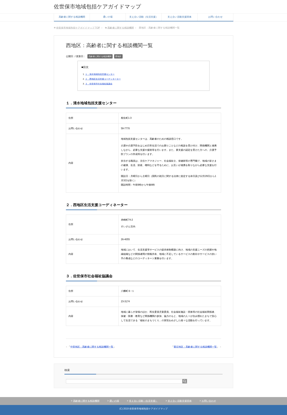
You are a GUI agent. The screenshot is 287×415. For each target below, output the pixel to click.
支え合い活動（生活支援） (143, 17)
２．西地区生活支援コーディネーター (103, 79)
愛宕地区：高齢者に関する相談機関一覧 (195, 346)
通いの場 (108, 17)
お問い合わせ (215, 17)
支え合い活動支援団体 (179, 17)
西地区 (118, 56)
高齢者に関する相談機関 (72, 17)
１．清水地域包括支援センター (100, 74)
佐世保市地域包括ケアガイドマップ (97, 6)
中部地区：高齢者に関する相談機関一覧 (91, 346)
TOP (78, 27)
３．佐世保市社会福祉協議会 (98, 84)
